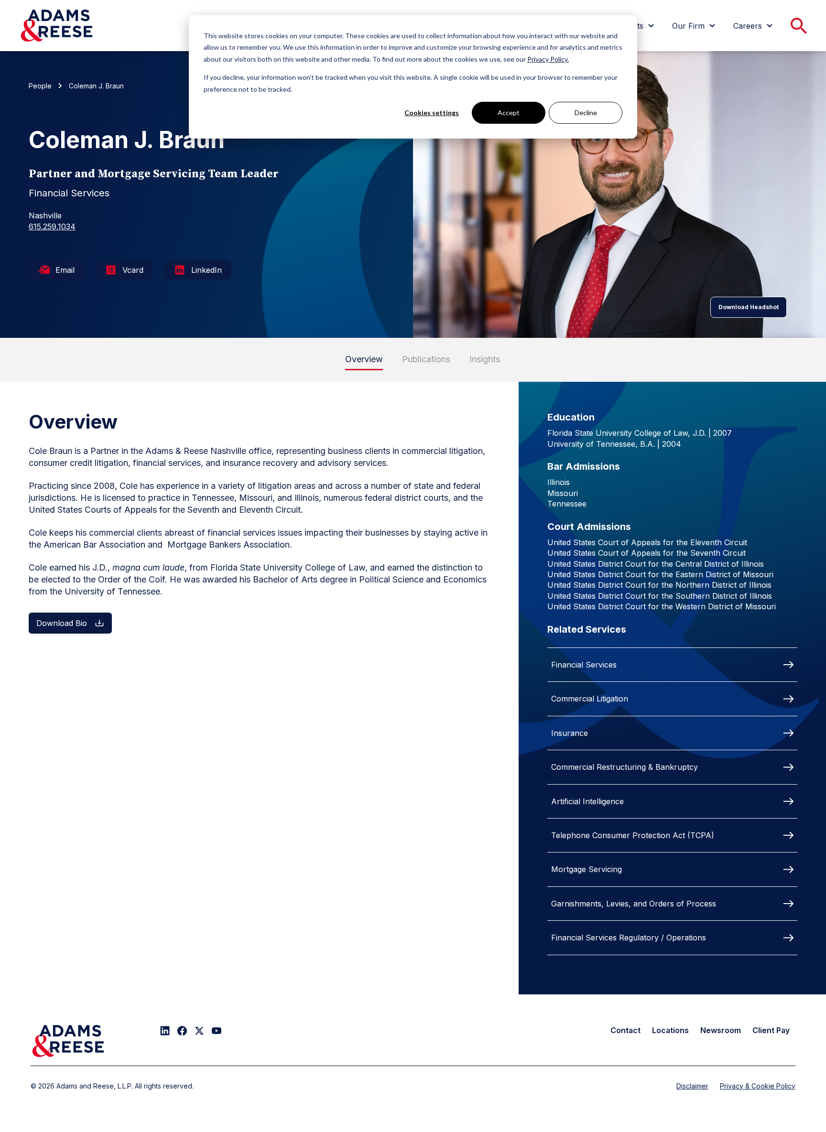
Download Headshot (748, 307)
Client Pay (771, 1030)
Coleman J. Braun (96, 86)
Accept (509, 112)
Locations (670, 1030)
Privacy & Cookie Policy (757, 1086)
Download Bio (61, 623)
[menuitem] (695, 26)
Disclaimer (692, 1086)
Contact (625, 1030)
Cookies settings (431, 112)
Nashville (45, 215)
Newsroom (720, 1030)
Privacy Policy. (548, 59)
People (40, 86)
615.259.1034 (52, 226)
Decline (586, 112)
